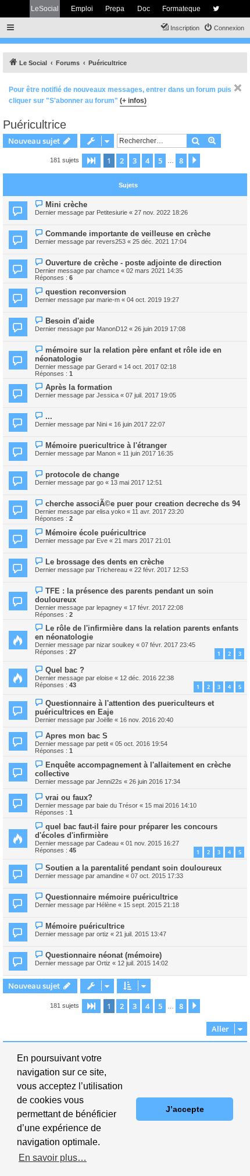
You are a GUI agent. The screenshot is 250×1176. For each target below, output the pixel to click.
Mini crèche (66, 204)
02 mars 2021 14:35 (154, 270)
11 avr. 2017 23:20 (158, 511)
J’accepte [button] (185, 1109)
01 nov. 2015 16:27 (152, 843)
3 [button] (135, 160)
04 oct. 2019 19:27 (153, 299)
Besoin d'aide (69, 321)
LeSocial (45, 9)
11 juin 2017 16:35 (148, 453)
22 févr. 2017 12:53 (161, 569)
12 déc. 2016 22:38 (147, 677)
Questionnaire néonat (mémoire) (103, 955)
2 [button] (122, 160)
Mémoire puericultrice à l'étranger (106, 445)
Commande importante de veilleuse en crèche (127, 233)
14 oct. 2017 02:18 (150, 366)
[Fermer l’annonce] (237, 87)
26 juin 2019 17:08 (159, 328)
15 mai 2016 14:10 (171, 805)
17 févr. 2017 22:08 (156, 607)
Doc (143, 9)
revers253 (111, 241)
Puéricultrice (34, 124)
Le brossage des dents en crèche (104, 561)
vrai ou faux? (68, 797)
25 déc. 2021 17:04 (160, 241)
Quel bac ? (64, 670)
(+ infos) (133, 101)
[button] (91, 161)
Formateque (181, 9)
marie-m (108, 299)
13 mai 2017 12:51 (136, 482)
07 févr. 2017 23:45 (168, 644)
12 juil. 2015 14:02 (142, 963)
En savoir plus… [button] (53, 1158)
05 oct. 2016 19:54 (141, 743)
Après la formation (78, 387)
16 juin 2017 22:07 (139, 424)
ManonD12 (112, 328)
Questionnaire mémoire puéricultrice (111, 897)
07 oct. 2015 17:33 (157, 875)
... (48, 416)
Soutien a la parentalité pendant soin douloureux (133, 868)
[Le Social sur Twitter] (216, 8)
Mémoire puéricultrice (84, 926)
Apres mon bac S (76, 735)
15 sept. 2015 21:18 (151, 904)
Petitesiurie (112, 212)
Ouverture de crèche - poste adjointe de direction (133, 262)
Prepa (114, 9)
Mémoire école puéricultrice (95, 532)
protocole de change (82, 474)
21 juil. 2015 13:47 (141, 933)
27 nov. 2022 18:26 (161, 212)
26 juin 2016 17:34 (154, 781)
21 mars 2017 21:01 (143, 540)
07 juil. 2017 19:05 (151, 395)
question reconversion (85, 291)
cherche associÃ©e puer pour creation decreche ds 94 (142, 503)
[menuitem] (223, 28)
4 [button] (147, 160)
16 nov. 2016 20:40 (146, 719)
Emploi (82, 9)
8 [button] (181, 160)
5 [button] (160, 160)
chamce (108, 270)
